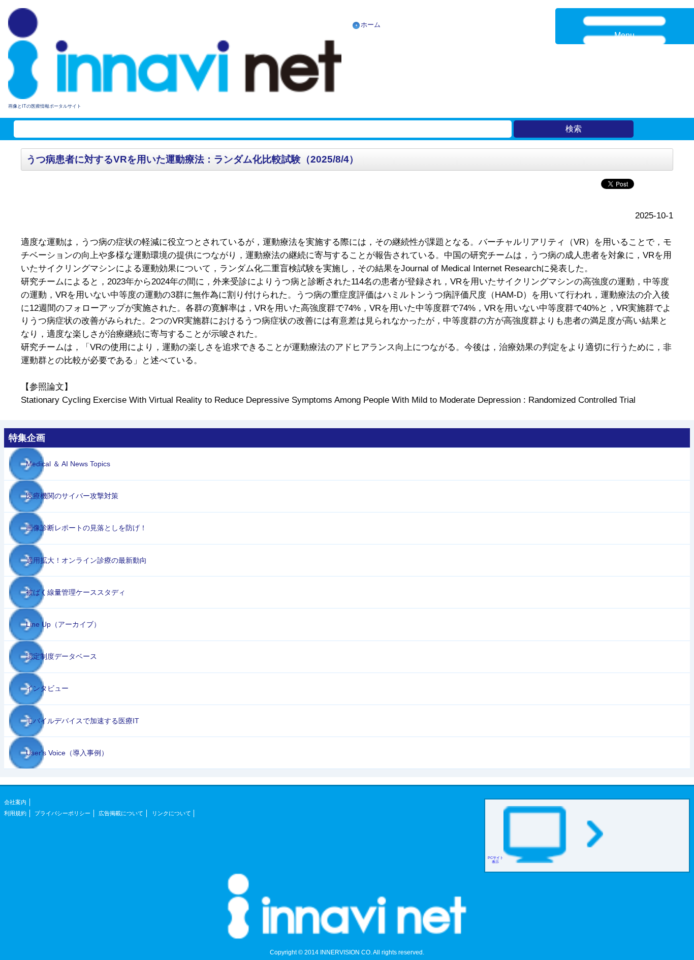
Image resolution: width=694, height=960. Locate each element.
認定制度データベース (61, 656)
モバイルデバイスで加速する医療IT (82, 721)
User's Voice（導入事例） (67, 753)
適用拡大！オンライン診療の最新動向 (86, 560)
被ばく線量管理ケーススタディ (75, 592)
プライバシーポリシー (62, 813)
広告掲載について (121, 813)
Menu (624, 35)
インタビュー (47, 688)
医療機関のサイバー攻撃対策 (72, 496)
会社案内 (15, 802)
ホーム (371, 24)
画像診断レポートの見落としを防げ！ (86, 528)
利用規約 (15, 813)
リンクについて (171, 813)
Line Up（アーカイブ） (63, 624)
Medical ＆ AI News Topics (68, 464)
